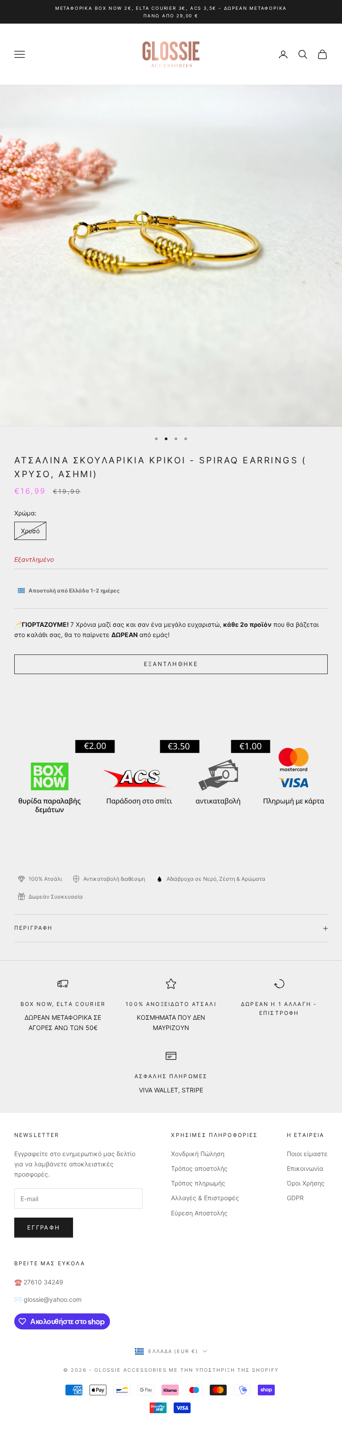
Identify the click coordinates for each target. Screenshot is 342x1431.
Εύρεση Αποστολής (199, 1213)
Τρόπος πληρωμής (198, 1183)
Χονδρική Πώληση (197, 1153)
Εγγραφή (43, 1227)
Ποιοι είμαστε (307, 1153)
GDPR (295, 1198)
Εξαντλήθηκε (171, 663)
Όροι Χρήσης (306, 1183)
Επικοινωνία (305, 1168)
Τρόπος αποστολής (199, 1168)
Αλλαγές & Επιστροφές (205, 1198)
